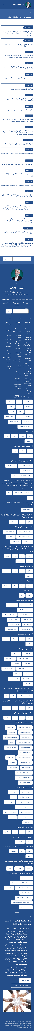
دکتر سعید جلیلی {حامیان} (18, 4)
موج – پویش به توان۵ (25, 762)
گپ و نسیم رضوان (14, 421)
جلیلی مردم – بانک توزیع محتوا (24, 897)
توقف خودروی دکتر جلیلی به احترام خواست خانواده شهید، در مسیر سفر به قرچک (19, 56)
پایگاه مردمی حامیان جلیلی (25, 609)
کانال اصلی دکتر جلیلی (26, 605)
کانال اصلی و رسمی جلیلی (25, 727)
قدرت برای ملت (27, 678)
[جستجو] (9, 311)
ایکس (14, 436)
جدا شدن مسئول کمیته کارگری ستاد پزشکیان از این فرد (17, 175)
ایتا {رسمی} (10, 401)
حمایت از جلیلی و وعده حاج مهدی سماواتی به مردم (18, 232)
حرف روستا (28, 673)
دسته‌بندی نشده (28, 27)
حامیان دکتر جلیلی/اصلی (24, 668)
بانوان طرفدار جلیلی (11, 629)
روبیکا (19, 406)
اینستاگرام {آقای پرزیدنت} (24, 416)
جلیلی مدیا (17, 673)
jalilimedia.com (27, 510)
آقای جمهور (28, 683)
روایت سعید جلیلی (9, 531)
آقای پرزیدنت (16, 541)
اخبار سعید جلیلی (26, 792)
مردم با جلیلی (16, 663)
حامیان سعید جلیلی (14, 624)
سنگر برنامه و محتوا (26, 812)
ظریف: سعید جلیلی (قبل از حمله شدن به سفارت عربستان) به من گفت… (17, 99)
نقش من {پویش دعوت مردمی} (24, 887)
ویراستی (29, 411)
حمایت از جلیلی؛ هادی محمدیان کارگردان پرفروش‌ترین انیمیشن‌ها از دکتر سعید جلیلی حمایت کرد (18, 220)
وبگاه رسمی (28, 401)
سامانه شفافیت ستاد (26, 892)
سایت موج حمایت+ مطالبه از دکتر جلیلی (22, 902)
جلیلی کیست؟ (13, 792)
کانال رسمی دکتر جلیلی (25, 531)
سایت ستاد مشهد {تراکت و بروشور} (22, 475)
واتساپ (7, 717)
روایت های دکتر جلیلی (25, 817)
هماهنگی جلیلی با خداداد (11, 737)
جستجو (7, 259)
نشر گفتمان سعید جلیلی (25, 658)
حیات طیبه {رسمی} (26, 878)
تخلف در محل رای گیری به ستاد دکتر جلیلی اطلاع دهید (17, 79)
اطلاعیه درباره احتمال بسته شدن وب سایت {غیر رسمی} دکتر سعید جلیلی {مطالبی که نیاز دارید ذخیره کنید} (17, 33)
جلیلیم (11, 742)
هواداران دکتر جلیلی (13, 619)
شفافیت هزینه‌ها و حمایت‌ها (21, 985)
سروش (11, 406)
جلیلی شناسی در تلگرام (25, 696)
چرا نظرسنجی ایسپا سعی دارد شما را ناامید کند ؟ (17, 164)
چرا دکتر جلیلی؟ (27, 624)
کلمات (17, 940)
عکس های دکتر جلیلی (10, 812)
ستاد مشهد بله (11, 465)
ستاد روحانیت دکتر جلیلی (24, 757)
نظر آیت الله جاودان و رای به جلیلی (22, 89)
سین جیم (12, 817)
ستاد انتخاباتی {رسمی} (25, 732)
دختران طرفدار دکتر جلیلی (24, 742)
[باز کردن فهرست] (4, 5)
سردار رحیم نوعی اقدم (25, 782)
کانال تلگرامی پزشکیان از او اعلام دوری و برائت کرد (17, 185)
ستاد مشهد (9, 887)
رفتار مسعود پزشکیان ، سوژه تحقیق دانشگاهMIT (17, 144)
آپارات (20, 411)
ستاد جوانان (10, 536)
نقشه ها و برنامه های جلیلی (24, 772)
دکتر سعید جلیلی (27, 619)
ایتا (30, 436)
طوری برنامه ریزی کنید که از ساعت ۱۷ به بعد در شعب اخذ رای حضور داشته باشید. (17, 120)
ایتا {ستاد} (28, 406)
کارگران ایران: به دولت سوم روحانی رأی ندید (19, 110)
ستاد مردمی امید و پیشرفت (24, 807)
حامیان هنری (27, 541)
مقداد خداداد (27, 663)
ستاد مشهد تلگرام (26, 470)
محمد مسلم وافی (26, 767)
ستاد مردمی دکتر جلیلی (9, 614)
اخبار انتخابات (29, 52)
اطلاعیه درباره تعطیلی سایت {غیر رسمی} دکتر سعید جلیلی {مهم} (18, 45)
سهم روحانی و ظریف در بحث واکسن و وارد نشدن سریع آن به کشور (17, 154)
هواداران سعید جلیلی (26, 629)
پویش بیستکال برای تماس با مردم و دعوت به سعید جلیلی (18, 67)
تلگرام (22, 436)
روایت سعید (16, 653)
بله (19, 401)
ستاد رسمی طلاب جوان (25, 752)
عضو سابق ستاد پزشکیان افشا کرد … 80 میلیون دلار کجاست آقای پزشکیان (17, 195)
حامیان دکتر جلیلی (12, 605)
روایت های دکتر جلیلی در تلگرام (23, 492)
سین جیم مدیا (9, 658)
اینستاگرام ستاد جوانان (25, 426)
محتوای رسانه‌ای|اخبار (25, 797)
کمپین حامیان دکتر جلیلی (25, 614)
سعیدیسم (12, 762)
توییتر (12, 411)
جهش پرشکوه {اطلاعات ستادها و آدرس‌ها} (21, 883)
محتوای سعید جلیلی (26, 747)
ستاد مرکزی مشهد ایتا (25, 465)
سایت (29, 561)
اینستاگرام (13, 522)
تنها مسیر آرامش (13, 767)
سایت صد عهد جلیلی (26, 907)
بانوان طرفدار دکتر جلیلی (24, 536)
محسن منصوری (14, 678)
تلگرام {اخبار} (27, 421)
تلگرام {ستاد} (9, 416)
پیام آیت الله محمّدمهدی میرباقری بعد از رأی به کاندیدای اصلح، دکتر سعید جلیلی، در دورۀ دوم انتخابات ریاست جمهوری (17, 132)
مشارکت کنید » (25, 980)
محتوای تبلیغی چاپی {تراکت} (24, 777)
